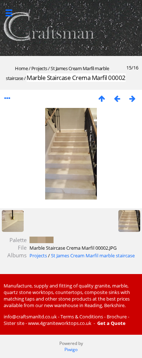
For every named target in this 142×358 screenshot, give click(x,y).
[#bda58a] (42, 240)
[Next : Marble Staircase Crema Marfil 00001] (132, 98)
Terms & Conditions (81, 316)
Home (21, 68)
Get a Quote (111, 323)
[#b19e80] (33, 240)
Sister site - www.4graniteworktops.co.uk (47, 323)
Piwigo (71, 349)
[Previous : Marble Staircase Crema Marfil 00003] (117, 98)
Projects (39, 68)
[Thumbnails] (101, 98)
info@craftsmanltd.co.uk (30, 316)
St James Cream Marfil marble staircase (93, 255)
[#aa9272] (50, 240)
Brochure (117, 316)
